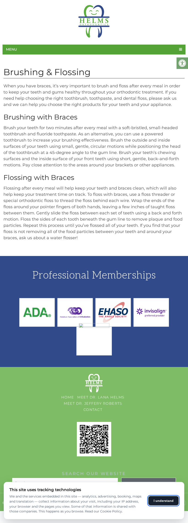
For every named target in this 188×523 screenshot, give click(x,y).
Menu (11, 49)
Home (67, 397)
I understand (164, 501)
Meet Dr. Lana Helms (100, 397)
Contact (92, 409)
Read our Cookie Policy (103, 511)
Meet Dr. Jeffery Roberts (93, 403)
